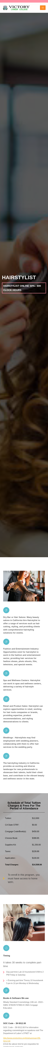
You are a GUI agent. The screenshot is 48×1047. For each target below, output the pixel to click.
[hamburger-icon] (43, 7)
